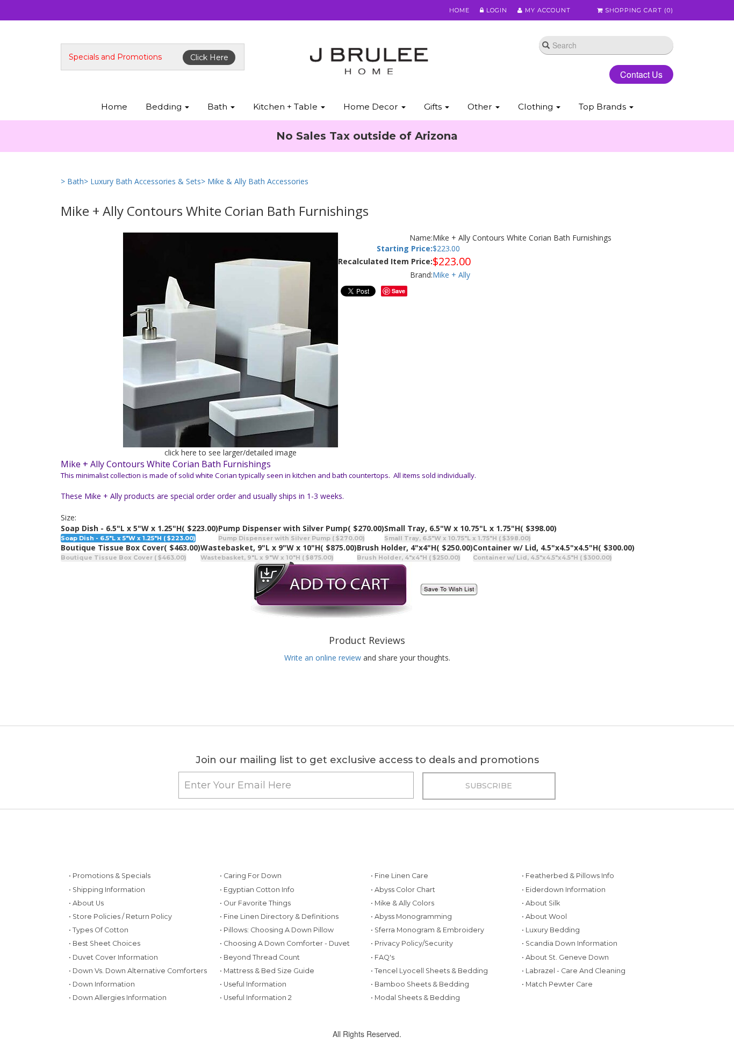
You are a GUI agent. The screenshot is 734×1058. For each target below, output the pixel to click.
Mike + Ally (451, 275)
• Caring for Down (251, 876)
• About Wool (544, 916)
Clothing (536, 107)
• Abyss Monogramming (411, 916)
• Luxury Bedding (551, 930)
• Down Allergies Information (118, 998)
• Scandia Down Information (569, 943)
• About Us (86, 903)
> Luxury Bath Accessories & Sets (142, 181)
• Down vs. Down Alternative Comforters (138, 971)
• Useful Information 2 (256, 998)
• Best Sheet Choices (104, 943)
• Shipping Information (107, 890)
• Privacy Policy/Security (412, 943)
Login (495, 10)
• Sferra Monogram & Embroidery (427, 930)
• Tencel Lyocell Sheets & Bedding (429, 971)
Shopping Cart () (638, 10)
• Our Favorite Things (255, 903)
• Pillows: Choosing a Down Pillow (277, 930)
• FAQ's (382, 957)
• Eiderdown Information (564, 890)
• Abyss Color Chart (403, 890)
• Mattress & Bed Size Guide (267, 971)
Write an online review (322, 658)
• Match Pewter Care (557, 984)
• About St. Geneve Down (565, 957)
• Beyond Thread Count (260, 957)
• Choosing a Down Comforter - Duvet (285, 943)
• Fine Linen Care (399, 876)
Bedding (165, 107)
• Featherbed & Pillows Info (568, 876)
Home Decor (371, 107)
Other (480, 107)
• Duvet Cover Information (113, 957)
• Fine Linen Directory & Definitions (279, 916)
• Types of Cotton (98, 930)
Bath (218, 107)
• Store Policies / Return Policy (120, 916)
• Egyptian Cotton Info (257, 890)
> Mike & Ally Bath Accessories (254, 181)
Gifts (434, 107)
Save (398, 291)
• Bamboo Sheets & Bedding (420, 984)
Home (459, 10)
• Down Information (102, 984)
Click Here (209, 57)
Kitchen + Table (286, 107)
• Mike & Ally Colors (402, 903)
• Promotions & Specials (109, 876)
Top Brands (603, 107)
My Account (547, 10)
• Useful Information (253, 984)
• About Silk (541, 903)
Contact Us (641, 74)
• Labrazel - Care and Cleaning (573, 971)
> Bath (72, 181)
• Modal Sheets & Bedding (415, 998)
